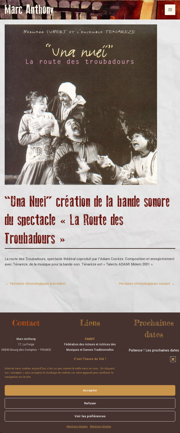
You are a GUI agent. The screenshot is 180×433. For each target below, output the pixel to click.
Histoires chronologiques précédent (35, 283)
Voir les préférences (90, 416)
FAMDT (90, 339)
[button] (173, 359)
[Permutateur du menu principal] (170, 9)
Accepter (90, 390)
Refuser (90, 403)
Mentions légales (77, 426)
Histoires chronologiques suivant (147, 283)
